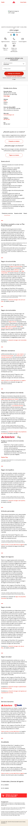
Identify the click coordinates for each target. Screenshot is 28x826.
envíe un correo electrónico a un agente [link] (15, 380)
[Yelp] (17, 35)
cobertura (16, 269)
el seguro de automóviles (15, 266)
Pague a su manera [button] (14, 155)
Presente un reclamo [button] (14, 141)
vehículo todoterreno (6, 357)
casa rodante (20, 354)
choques (3, 271)
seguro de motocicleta (11, 326)
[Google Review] (11, 35)
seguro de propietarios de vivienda (10, 399)
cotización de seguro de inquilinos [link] (16, 500)
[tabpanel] (14, 106)
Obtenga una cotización (14, 73)
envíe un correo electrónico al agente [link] (14, 544)
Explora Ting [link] (4, 457)
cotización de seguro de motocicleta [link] (17, 340)
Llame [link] (2, 380)
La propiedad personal (17, 405)
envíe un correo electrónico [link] (12, 731)
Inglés (5, 100)
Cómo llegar (7, 96)
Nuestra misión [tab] (18, 213)
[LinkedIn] (14, 35)
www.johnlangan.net (9, 114)
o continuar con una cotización (14, 76)
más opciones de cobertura (12, 327)
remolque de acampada (7, 355)
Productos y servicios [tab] (7, 213)
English (2, 2)
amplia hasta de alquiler (13, 271)
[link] (22, 40)
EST (14, 107)
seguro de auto (12, 321)
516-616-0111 (7, 119)
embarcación (19, 355)
